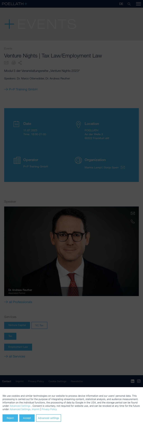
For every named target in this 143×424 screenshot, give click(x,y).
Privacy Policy (49, 409)
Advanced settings (48, 418)
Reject (10, 418)
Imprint (36, 409)
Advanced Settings (20, 405)
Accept (27, 418)
